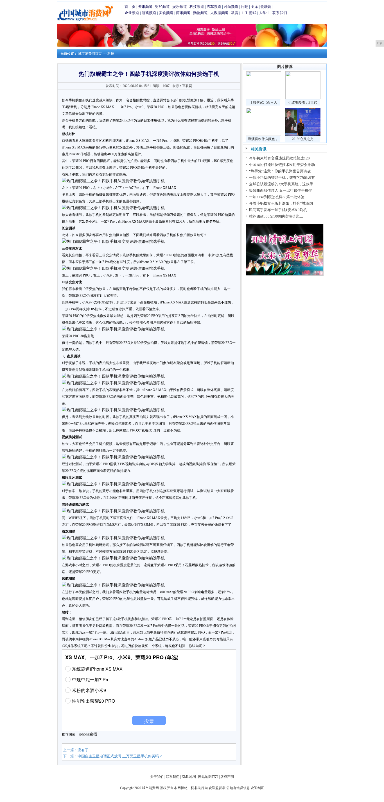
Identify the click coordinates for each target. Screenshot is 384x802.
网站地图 (205, 777)
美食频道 (166, 13)
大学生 (264, 13)
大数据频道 (219, 13)
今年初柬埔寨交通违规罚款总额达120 (279, 158)
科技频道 (196, 6)
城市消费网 (150, 788)
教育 (234, 13)
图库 (254, 6)
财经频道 (162, 6)
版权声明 (227, 777)
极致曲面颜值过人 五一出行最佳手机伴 (280, 190)
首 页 (130, 6)
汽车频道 (214, 6)
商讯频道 (183, 13)
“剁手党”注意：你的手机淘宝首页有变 (280, 171)
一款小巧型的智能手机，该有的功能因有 (282, 177)
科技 (110, 54)
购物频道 (200, 13)
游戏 (252, 13)
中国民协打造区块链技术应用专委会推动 (282, 165)
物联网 (266, 6)
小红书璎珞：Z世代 (302, 102)
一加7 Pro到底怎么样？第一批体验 (276, 197)
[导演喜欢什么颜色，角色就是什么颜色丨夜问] (263, 135)
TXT (215, 777)
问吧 (244, 6)
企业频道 (132, 13)
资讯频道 (145, 6)
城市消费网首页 (90, 54)
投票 (149, 720)
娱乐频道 (179, 6)
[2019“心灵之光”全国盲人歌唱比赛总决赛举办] (302, 135)
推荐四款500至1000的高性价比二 (276, 216)
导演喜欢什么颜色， (263, 139)
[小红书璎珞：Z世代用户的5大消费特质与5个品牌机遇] (302, 98)
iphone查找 (88, 734)
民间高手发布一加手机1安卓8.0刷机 (278, 210)
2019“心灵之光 (302, 139)
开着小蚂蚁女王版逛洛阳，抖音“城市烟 (281, 203)
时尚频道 (231, 6)
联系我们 (279, 13)
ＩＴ (244, 13)
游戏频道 (149, 13)
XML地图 (189, 777)
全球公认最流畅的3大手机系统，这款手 (281, 184)
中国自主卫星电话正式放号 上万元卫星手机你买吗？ (120, 756)
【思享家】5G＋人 (263, 102)
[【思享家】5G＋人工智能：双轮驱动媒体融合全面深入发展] (263, 98)
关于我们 (157, 777)
